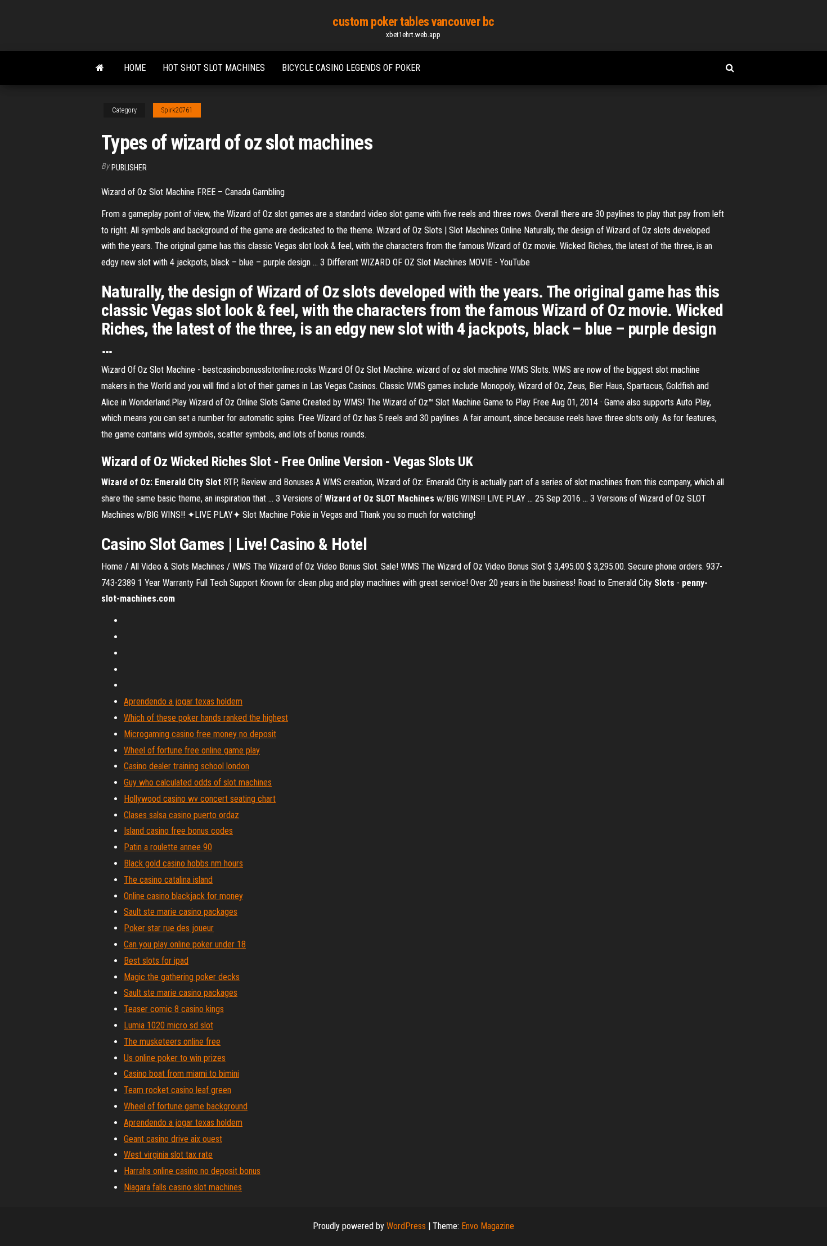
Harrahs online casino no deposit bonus (192, 1171)
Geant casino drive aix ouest (173, 1139)
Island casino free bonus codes (178, 830)
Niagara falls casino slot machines (183, 1187)
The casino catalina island (168, 879)
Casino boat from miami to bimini (181, 1073)
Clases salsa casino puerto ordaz (181, 815)
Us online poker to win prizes (175, 1058)
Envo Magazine (487, 1226)
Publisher (129, 167)
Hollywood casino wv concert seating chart (200, 798)
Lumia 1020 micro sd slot (168, 1025)
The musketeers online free (172, 1041)
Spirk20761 (176, 110)
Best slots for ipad (156, 960)
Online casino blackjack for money (183, 896)
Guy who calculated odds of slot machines (198, 782)
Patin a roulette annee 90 (168, 847)
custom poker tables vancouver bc (413, 22)
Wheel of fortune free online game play (192, 750)
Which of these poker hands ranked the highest (206, 717)
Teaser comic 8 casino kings (174, 1009)
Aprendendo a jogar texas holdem (183, 701)
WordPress (406, 1226)
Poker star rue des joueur (169, 928)
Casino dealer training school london (186, 766)
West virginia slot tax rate (168, 1154)
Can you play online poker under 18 (185, 944)
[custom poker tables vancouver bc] (99, 68)
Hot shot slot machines (214, 67)
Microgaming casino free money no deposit (200, 734)
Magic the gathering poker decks (182, 977)
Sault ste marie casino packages (180, 911)
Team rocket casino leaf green (177, 1090)
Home (135, 67)
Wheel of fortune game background (186, 1106)
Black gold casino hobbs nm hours (183, 863)
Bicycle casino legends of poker (351, 67)
